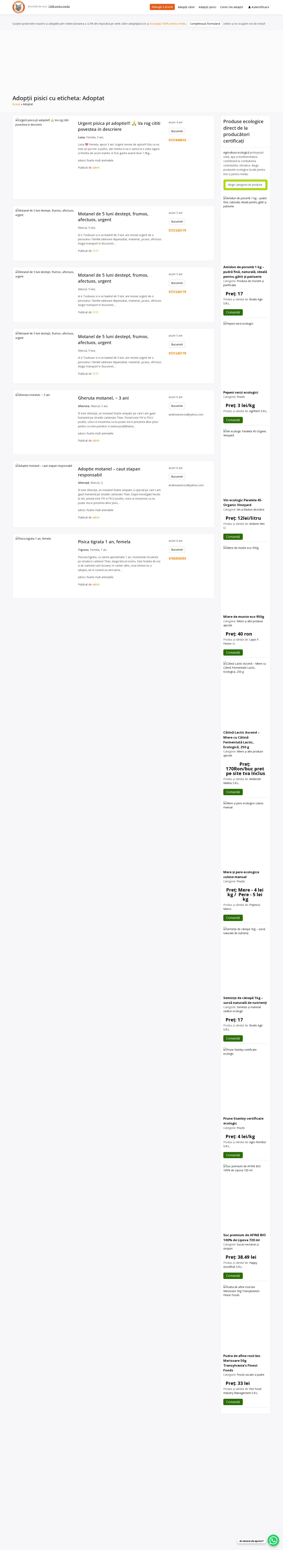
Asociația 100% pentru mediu (168, 23)
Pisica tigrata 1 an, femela (104, 541)
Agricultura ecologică (236, 152)
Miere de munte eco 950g (243, 616)
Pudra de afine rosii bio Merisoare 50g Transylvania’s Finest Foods (241, 1363)
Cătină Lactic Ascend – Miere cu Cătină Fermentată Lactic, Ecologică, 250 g (241, 739)
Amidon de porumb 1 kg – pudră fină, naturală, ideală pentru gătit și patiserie (245, 272)
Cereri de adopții (231, 7)
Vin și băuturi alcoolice (250, 509)
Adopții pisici (207, 7)
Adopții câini (186, 7)
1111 (95, 251)
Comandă (233, 312)
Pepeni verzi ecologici (240, 392)
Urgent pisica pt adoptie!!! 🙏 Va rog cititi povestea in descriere (119, 126)
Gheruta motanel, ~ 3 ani (103, 398)
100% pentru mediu (59, 6)
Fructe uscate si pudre (250, 1374)
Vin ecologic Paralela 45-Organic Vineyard (242, 502)
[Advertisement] (141, 65)
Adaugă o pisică (162, 7)
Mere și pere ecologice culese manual (241, 874)
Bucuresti (177, 131)
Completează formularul (205, 23)
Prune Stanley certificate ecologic (243, 1120)
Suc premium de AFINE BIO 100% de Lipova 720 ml (244, 1237)
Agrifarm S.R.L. (258, 411)
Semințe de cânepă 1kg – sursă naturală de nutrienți (245, 1000)
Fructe (241, 397)
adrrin (96, 167)
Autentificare (260, 7)
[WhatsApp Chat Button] (273, 1540)
